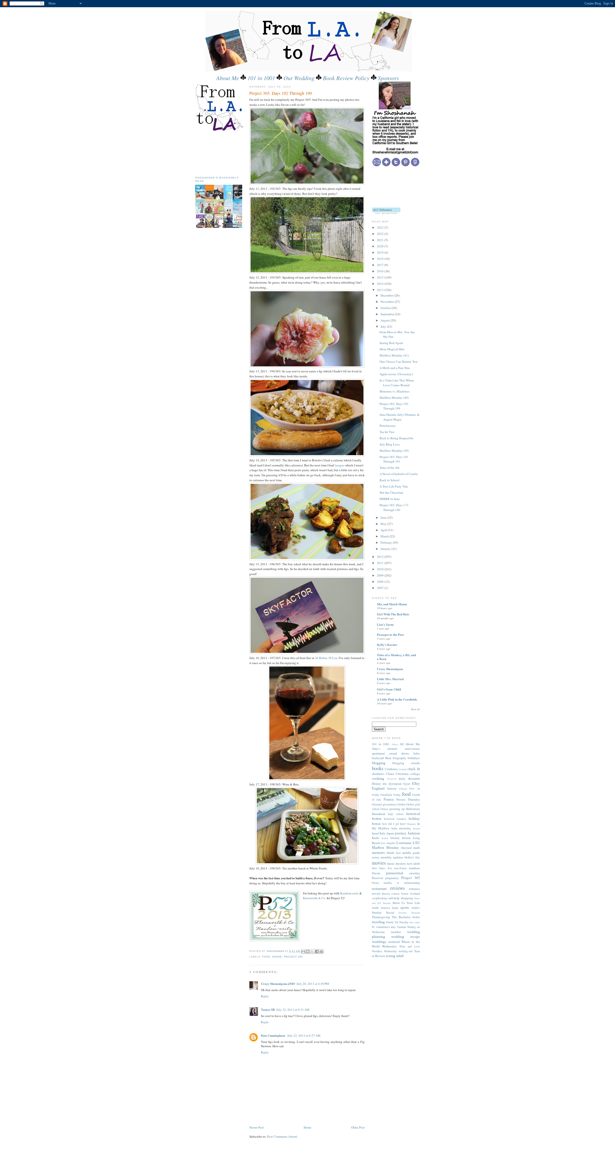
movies (379, 862)
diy (385, 783)
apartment (378, 753)
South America (381, 908)
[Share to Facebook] (316, 951)
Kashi (375, 838)
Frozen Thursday (408, 799)
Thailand (415, 912)
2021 (380, 240)
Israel (375, 833)
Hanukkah (378, 814)
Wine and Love (409, 946)
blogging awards (406, 763)
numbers (414, 868)
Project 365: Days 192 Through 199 (394, 406)
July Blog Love (390, 444)
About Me (227, 78)
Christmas (402, 774)
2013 (380, 290)
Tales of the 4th (390, 467)
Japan (390, 833)
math (416, 847)
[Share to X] (312, 951)
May (384, 524)
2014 (380, 283)
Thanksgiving (381, 917)
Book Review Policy (346, 78)
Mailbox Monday (385, 847)
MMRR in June (390, 499)
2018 (380, 258)
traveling (378, 921)
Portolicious (387, 425)
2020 (380, 246)
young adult (395, 955)
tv (373, 926)
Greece (384, 809)
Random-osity (349, 893)
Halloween (413, 809)
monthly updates (392, 857)
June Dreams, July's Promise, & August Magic (399, 417)
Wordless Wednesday (384, 951)
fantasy (392, 788)
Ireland (416, 828)
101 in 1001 (261, 78)
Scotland (415, 893)
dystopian (395, 783)
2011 (380, 563)
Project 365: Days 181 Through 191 (394, 459)
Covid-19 (391, 778)
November (388, 301)
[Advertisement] (217, 152)
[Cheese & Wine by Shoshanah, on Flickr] (307, 779)
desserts (414, 778)
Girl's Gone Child (389, 689)
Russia (386, 893)
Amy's (376, 748)
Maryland (406, 848)
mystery (401, 863)
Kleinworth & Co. (314, 898)
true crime (414, 922)
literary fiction (400, 838)
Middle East (394, 853)
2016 (380, 271)
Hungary (411, 824)
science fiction (399, 893)
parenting (414, 873)
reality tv (392, 882)
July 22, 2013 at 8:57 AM (303, 1035)
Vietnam (401, 927)
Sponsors (388, 78)
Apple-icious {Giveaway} (396, 374)
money (376, 857)
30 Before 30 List (326, 658)
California (391, 769)
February (387, 542)
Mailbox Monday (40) (394, 397)
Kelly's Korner (387, 644)
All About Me (410, 744)
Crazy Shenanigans (390, 668)
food (266, 956)
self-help (394, 898)
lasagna (339, 465)
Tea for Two (387, 432)
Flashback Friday (391, 795)
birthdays (414, 758)
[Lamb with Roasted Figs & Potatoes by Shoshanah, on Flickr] (307, 559)
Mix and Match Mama (392, 604)
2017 (380, 265)
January (386, 549)
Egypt (406, 783)
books (377, 768)
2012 (380, 556)
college (415, 774)
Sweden (403, 912)
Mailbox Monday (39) (394, 450)
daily (402, 778)
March (385, 536)
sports (404, 907)
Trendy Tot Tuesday (397, 922)
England (378, 788)
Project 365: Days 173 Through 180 (394, 507)
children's (378, 774)
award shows (399, 753)
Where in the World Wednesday (396, 944)
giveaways (390, 804)
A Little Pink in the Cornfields (397, 699)
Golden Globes (405, 804)
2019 (380, 252)
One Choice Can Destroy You (399, 361)
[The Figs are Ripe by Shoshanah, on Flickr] (307, 183)
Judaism (414, 833)
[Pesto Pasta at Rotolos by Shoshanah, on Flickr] (307, 455)
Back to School (390, 480)
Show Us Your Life (406, 903)
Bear (388, 758)
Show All (415, 709)
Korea (385, 838)
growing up (397, 809)
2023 (380, 227)
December (387, 295)
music (391, 863)
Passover (377, 878)
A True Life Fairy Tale (394, 486)
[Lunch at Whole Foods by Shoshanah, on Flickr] (307, 863)
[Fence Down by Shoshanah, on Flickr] (307, 272)
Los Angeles (388, 843)
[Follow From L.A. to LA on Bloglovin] (386, 213)
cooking (378, 778)
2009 (380, 575)
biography (399, 758)
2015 (380, 277)
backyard (378, 758)
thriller (416, 917)
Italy (383, 833)
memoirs (378, 852)
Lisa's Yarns (385, 624)
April (384, 530)
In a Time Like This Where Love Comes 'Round (397, 382)
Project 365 (293, 956)
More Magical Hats (392, 349)
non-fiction (400, 868)
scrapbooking (379, 898)
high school (395, 814)
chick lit (413, 768)
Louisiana (403, 842)
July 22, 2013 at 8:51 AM (292, 1009)
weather (396, 932)
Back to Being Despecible (396, 438)
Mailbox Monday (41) (394, 355)
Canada (402, 769)
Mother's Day (412, 857)
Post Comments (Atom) (282, 1136)
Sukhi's (416, 908)
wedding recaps (405, 936)
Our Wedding (298, 78)
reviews (397, 888)
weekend (394, 942)
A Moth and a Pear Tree (395, 368)
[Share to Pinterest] (321, 951)
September (388, 314)
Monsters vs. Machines (394, 391)
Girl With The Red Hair (393, 614)
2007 (380, 588)
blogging (378, 762)
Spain (395, 908)
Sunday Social (383, 912)
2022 (380, 234)
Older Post (358, 1127)
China (390, 774)
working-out (405, 951)
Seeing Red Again (391, 343)
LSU (416, 842)
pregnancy (392, 878)
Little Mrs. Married (390, 679)
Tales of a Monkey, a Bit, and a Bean (396, 657)
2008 (380, 581)
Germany (377, 804)
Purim (375, 883)
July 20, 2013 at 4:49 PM (312, 984)
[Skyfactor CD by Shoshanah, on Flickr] (307, 653)
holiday (414, 818)
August (386, 320)
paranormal (394, 872)
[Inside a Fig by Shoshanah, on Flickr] (307, 366)
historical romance (395, 819)
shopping (407, 898)
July (384, 326)
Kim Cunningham (273, 1035)
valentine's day (386, 927)
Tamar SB (268, 1009)
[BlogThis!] (307, 951)
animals (392, 748)
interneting (405, 828)
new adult (413, 863)
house (277, 956)
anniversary (412, 748)
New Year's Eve (382, 868)
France (389, 799)
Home (307, 1127)
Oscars (376, 873)
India (394, 828)
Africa (395, 744)
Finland (403, 788)
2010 (380, 569)
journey (400, 833)
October (386, 308)
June (384, 517)
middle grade (411, 853)
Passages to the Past (390, 634)
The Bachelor (401, 917)
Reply (265, 996)
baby (416, 753)
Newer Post (256, 1127)
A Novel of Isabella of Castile (399, 474)
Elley (416, 783)
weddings (379, 941)
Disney (376, 783)
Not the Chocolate (391, 492)
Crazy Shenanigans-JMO (278, 983)
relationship (412, 882)
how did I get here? (394, 824)
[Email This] (303, 951)
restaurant (379, 888)
